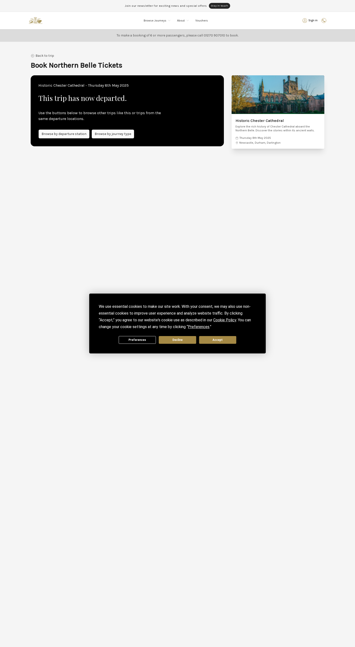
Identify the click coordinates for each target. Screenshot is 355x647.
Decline (177, 340)
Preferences (137, 340)
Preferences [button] (198, 326)
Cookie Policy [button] (224, 320)
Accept (218, 340)
